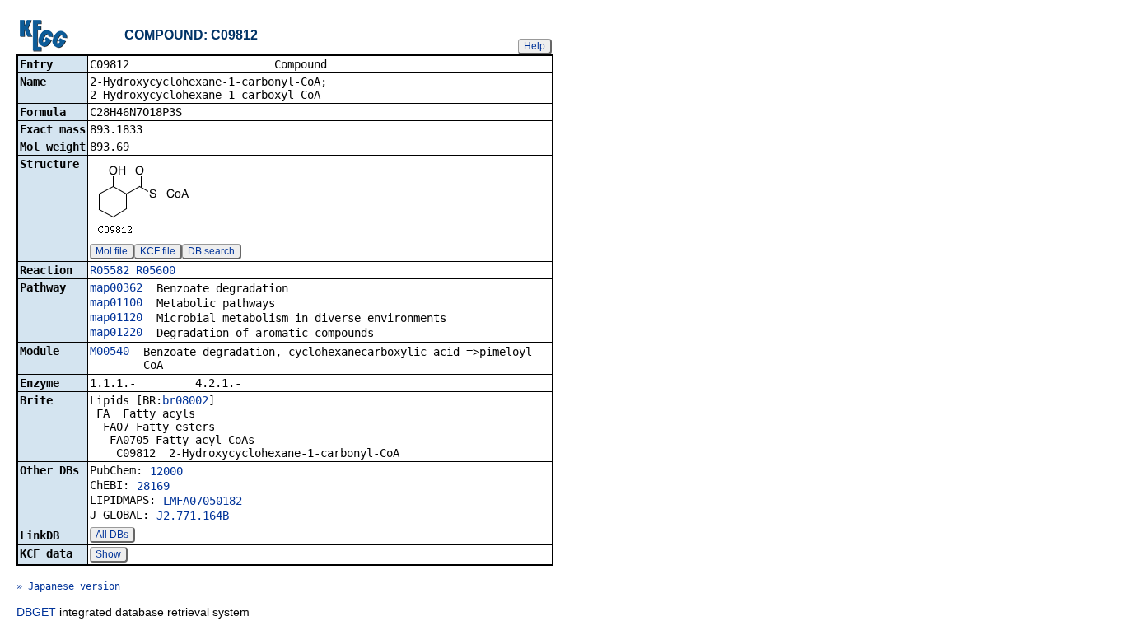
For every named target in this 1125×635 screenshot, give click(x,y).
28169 (153, 486)
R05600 (155, 270)
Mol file (112, 251)
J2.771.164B (192, 515)
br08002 (185, 400)
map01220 (116, 332)
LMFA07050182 (202, 500)
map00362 (116, 287)
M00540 (109, 350)
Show (108, 554)
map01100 (116, 302)
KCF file (157, 251)
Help (534, 46)
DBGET (36, 612)
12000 (166, 471)
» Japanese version (68, 586)
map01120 (116, 317)
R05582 (109, 270)
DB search (211, 251)
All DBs (112, 534)
